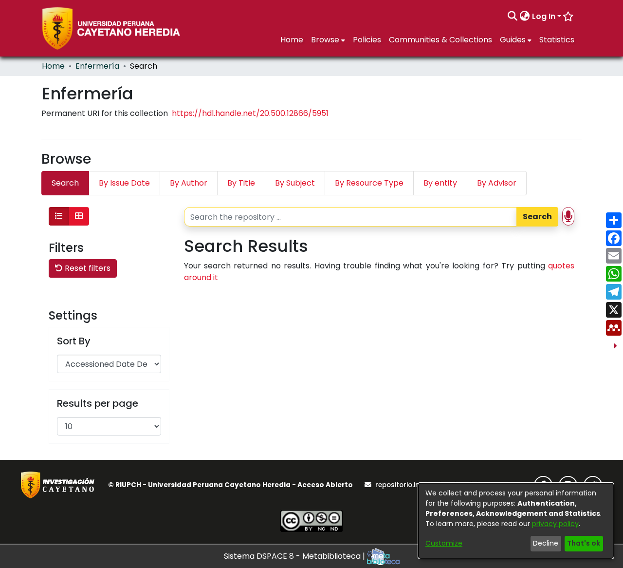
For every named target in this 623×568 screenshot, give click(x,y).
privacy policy (555, 524)
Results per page (97, 403)
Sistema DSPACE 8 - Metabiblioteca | (295, 556)
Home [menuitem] (291, 39)
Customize (443, 543)
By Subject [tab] (295, 183)
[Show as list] (59, 216)
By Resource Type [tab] (369, 183)
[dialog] (516, 520)
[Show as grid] (79, 216)
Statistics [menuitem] (556, 39)
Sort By (74, 341)
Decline (545, 543)
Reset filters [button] (86, 268)
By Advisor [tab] (496, 183)
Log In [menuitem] (543, 16)
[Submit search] (513, 16)
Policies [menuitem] (367, 39)
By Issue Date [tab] (124, 183)
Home (53, 66)
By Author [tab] (188, 183)
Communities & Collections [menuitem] (440, 39)
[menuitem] (525, 16)
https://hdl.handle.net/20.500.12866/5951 (250, 113)
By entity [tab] (440, 183)
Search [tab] (65, 183)
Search (537, 216)
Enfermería (97, 66)
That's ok (583, 543)
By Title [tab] (241, 183)
